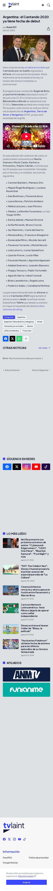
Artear (39, 322)
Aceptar (26, 882)
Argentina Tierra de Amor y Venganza (19, 322)
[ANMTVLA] (26, 674)
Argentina (21, 317)
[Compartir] (47, 29)
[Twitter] (12, 338)
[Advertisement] (26, 500)
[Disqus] (26, 414)
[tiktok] (46, 467)
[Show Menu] (4, 5)
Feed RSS (7, 857)
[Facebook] (5, 338)
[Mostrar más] (26, 338)
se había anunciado (34, 67)
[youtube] (36, 467)
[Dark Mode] (42, 5)
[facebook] (7, 467)
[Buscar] (48, 5)
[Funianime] (26, 690)
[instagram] (26, 467)
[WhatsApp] (19, 338)
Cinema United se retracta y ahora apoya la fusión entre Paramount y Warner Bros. (35, 591)
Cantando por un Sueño (14, 326)
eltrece (30, 326)
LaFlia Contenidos (11, 331)
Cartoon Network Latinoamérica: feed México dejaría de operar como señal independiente (35, 610)
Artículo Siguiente (40, 370)
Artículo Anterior (12, 370)
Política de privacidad (38, 857)
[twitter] (17, 467)
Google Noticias (10, 862)
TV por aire (26, 331)
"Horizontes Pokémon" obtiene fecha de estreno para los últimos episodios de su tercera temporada (35, 646)
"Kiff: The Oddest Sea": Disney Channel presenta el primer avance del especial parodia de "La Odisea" (35, 572)
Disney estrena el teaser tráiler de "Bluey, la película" (34, 628)
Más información (25, 876)
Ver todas (43, 348)
